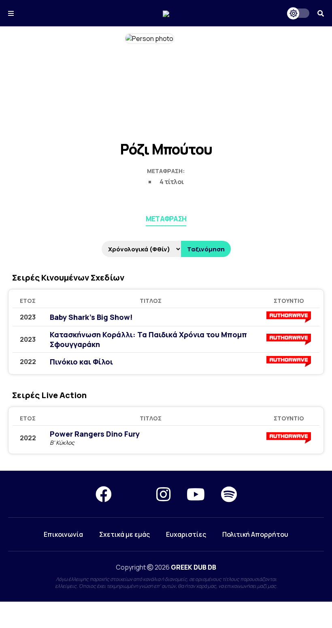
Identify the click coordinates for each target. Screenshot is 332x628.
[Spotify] (229, 494)
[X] (134, 494)
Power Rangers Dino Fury (95, 434)
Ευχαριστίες (186, 534)
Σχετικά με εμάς (124, 534)
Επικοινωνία (63, 534)
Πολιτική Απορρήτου (255, 534)
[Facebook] (104, 494)
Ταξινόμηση (206, 249)
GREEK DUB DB (193, 567)
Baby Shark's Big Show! (91, 317)
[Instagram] (163, 494)
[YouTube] (196, 494)
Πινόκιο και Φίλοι (81, 362)
